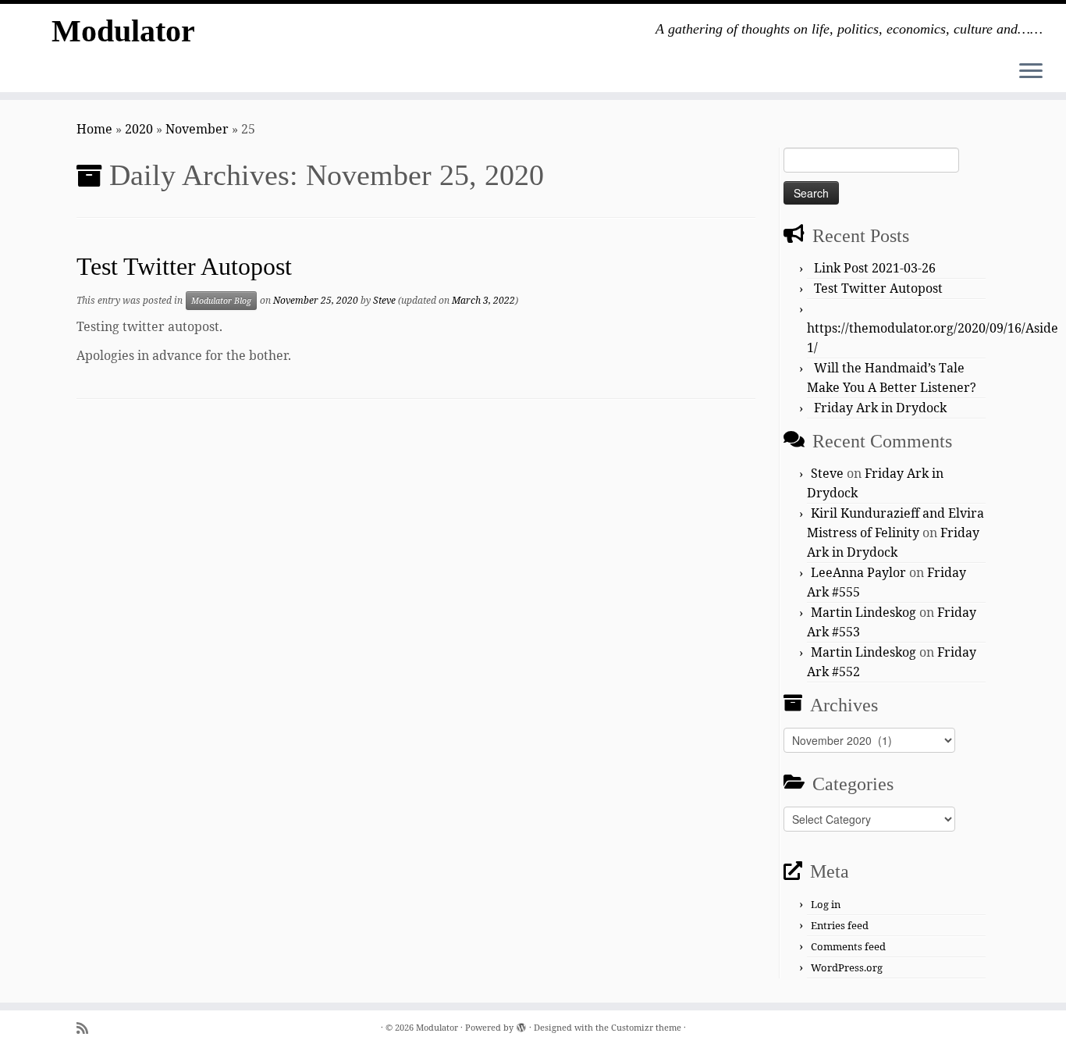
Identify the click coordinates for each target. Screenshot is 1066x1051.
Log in (825, 904)
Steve (384, 300)
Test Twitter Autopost (184, 266)
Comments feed (848, 946)
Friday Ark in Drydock (880, 407)
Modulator (123, 30)
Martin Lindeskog (863, 612)
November (197, 128)
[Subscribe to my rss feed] (87, 1028)
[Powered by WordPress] (521, 1024)
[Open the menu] (1031, 72)
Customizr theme (646, 1027)
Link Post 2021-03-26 (875, 267)
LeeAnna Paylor (858, 572)
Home (94, 128)
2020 (139, 128)
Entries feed (840, 925)
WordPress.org (847, 967)
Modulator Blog (221, 300)
